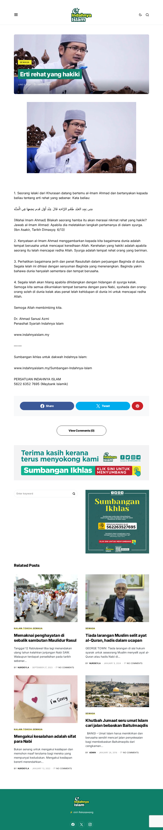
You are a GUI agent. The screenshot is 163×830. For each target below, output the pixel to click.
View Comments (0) (81, 430)
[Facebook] (73, 824)
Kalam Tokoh (23, 628)
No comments (66, 667)
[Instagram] (90, 824)
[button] (16, 14)
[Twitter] (81, 824)
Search (74, 493)
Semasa (25, 62)
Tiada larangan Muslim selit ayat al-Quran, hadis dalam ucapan (116, 638)
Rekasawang (86, 812)
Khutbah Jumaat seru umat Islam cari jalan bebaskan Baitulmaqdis (116, 723)
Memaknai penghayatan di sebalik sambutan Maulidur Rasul (45, 638)
